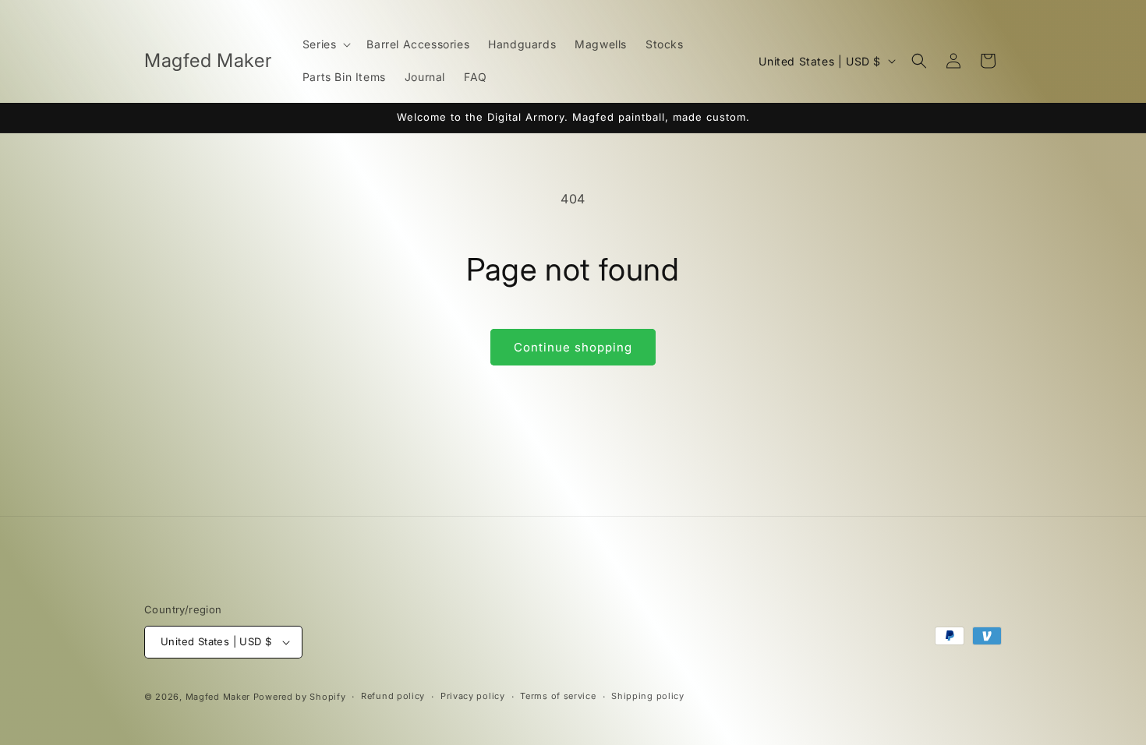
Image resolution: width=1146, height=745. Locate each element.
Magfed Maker (218, 696)
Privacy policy (472, 695)
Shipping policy (647, 695)
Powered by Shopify (299, 696)
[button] (325, 44)
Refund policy (393, 695)
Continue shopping (573, 347)
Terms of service (558, 695)
